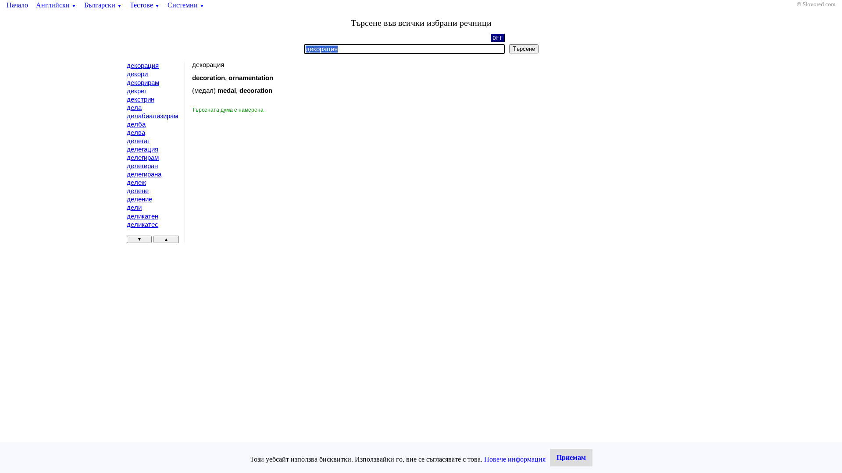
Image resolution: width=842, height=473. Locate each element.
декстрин (140, 99)
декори (137, 74)
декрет (137, 91)
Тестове (145, 5)
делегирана (144, 174)
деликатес (142, 224)
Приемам (571, 457)
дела (134, 107)
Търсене (524, 49)
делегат (138, 141)
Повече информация (515, 459)
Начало (17, 5)
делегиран (142, 165)
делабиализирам (152, 116)
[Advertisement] (266, 179)
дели (134, 207)
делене (138, 190)
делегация (142, 149)
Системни (186, 5)
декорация (143, 65)
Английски (56, 5)
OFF (497, 38)
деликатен (142, 216)
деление (139, 199)
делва (136, 132)
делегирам (143, 157)
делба (136, 124)
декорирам (143, 82)
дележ (136, 182)
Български (103, 5)
